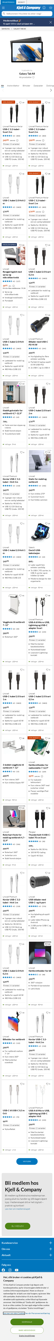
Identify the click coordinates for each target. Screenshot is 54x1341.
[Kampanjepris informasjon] (17, 140)
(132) (18, 1043)
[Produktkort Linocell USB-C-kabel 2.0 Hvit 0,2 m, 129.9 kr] (14, 952)
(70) (17, 1117)
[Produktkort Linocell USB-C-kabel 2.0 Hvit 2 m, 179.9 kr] (14, 182)
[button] (33, 77)
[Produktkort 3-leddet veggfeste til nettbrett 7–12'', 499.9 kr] (14, 747)
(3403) (18, 207)
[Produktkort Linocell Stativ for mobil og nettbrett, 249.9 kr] (40, 461)
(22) (43, 557)
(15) (17, 771)
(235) (44, 632)
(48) (43, 975)
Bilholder (26, 85)
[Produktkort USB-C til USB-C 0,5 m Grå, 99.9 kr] (14, 1092)
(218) (18, 486)
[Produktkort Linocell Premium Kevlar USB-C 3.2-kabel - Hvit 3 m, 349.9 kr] (14, 461)
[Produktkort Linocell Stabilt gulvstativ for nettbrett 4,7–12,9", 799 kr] (14, 392)
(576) (44, 906)
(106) (18, 844)
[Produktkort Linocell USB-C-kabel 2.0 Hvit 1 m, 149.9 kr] (14, 532)
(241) (44, 348)
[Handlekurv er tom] (50, 7)
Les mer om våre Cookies (14, 1313)
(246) (44, 486)
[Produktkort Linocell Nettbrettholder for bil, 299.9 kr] (40, 952)
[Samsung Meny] (11, 28)
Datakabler (38, 85)
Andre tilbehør (13, 85)
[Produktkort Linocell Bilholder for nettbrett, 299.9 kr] (14, 1021)
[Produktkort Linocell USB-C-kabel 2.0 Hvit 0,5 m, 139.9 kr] (14, 323)
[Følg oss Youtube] (16, 1270)
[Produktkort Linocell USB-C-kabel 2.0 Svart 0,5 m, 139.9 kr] (40, 678)
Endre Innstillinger (27, 1335)
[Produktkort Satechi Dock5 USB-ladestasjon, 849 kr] (40, 532)
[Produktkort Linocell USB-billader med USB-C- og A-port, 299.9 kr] (40, 881)
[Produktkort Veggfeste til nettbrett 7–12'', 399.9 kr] (14, 604)
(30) (43, 841)
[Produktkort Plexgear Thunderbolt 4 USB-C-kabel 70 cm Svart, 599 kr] (40, 816)
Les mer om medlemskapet (17, 1208)
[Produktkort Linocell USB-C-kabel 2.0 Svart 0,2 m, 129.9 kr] (40, 253)
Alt (2, 85)
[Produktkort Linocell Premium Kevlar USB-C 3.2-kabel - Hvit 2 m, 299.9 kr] (40, 1021)
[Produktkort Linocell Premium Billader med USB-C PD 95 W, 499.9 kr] (40, 323)
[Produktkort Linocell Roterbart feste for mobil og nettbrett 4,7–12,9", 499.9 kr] (14, 816)
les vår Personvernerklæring (37, 1313)
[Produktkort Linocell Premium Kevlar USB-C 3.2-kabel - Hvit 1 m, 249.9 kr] (14, 881)
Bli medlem (18, 1226)
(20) (17, 629)
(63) (17, 417)
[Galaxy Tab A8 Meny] (26, 28)
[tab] (8, 2)
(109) (44, 772)
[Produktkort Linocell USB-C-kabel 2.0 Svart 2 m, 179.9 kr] (40, 392)
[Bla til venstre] (3, 90)
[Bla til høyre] (50, 90)
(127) (18, 281)
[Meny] (3, 7)
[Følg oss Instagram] (10, 1270)
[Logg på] (44, 7)
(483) (18, 136)
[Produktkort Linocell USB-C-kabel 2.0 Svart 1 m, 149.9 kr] (14, 678)
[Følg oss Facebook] (3, 1270)
